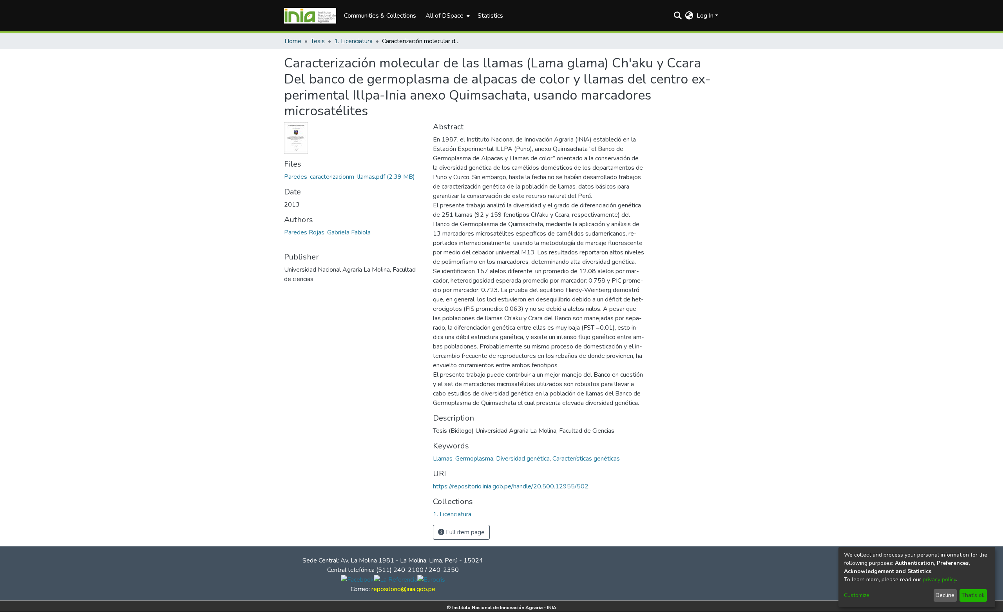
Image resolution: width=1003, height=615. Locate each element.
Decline (945, 595)
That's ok (973, 595)
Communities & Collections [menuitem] (380, 15)
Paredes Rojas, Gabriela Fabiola (327, 232)
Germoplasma (474, 458)
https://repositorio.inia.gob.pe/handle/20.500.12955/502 (510, 486)
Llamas (443, 458)
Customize (856, 595)
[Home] (310, 16)
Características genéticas (586, 458)
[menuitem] (447, 15)
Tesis (318, 41)
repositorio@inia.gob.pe (403, 589)
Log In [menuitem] (705, 15)
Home (292, 41)
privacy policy (939, 579)
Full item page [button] (464, 532)
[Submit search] (678, 15)
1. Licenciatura (353, 41)
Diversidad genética (523, 458)
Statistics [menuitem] (490, 15)
